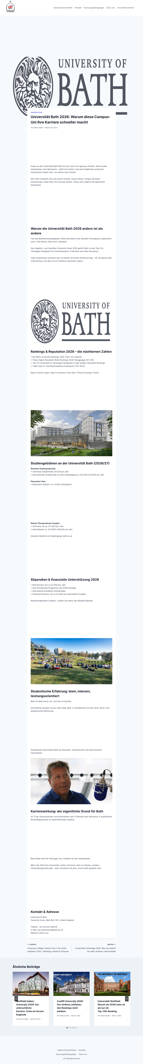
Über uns (110, 8)
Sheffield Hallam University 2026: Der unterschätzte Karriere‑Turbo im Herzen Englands (30, 1008)
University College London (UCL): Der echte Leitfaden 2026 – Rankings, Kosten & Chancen (48, 948)
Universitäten (36, 112)
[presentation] (31, 984)
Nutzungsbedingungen (94, 8)
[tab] (67, 1027)
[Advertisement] (71, 40)
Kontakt (78, 8)
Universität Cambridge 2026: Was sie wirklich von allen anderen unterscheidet (95, 948)
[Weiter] (127, 998)
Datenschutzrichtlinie (63, 8)
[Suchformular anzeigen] (138, 8)
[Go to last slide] (16, 998)
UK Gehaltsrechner (125, 8)
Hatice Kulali (38, 127)
